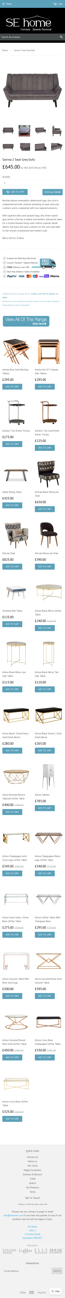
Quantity (6, 176)
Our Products (32, 1187)
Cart (60, 3)
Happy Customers (32, 1170)
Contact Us (32, 1157)
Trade (32, 1178)
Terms (33, 1191)
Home (5, 50)
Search (32, 1183)
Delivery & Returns (32, 1174)
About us (32, 1161)
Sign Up (57, 1271)
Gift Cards (32, 1165)
